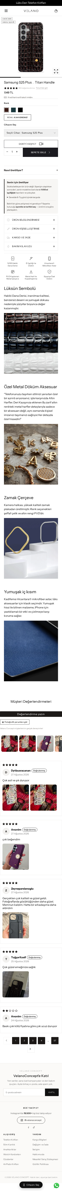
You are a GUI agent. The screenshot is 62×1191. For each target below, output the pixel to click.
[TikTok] (33, 1127)
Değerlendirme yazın (31, 714)
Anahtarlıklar (9, 1149)
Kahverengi (6, 109)
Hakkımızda (38, 1154)
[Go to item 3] (45, 743)
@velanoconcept (33, 1120)
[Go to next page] (31, 1049)
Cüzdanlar (8, 1159)
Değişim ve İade (41, 1144)
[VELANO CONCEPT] (31, 11)
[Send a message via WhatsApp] (56, 1185)
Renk (17, 117)
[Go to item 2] (27, 743)
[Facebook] (28, 1127)
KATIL (52, 1092)
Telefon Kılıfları (10, 1139)
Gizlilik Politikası (41, 1164)
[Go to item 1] (9, 743)
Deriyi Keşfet (27, 144)
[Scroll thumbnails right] (58, 743)
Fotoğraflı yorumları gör (16, 722)
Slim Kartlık (9, 1144)
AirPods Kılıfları (11, 1164)
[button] (6, 11)
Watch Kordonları (12, 1154)
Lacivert (13, 109)
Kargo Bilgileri (40, 1139)
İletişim (36, 1149)
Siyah (20, 109)
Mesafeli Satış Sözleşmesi (45, 1159)
